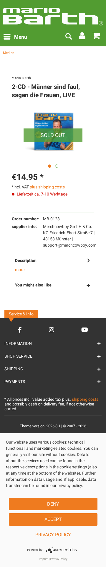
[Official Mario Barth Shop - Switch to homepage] (53, 14)
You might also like (33, 285)
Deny (53, 504)
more (19, 270)
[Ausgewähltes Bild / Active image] (49, 166)
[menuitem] (15, 37)
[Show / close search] (68, 37)
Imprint (43, 559)
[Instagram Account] (51, 330)
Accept (53, 519)
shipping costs (85, 399)
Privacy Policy (53, 534)
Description (26, 261)
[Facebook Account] (20, 330)
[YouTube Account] (84, 330)
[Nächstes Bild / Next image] (56, 166)
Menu (20, 37)
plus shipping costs (47, 187)
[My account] (82, 37)
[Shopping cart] (96, 37)
